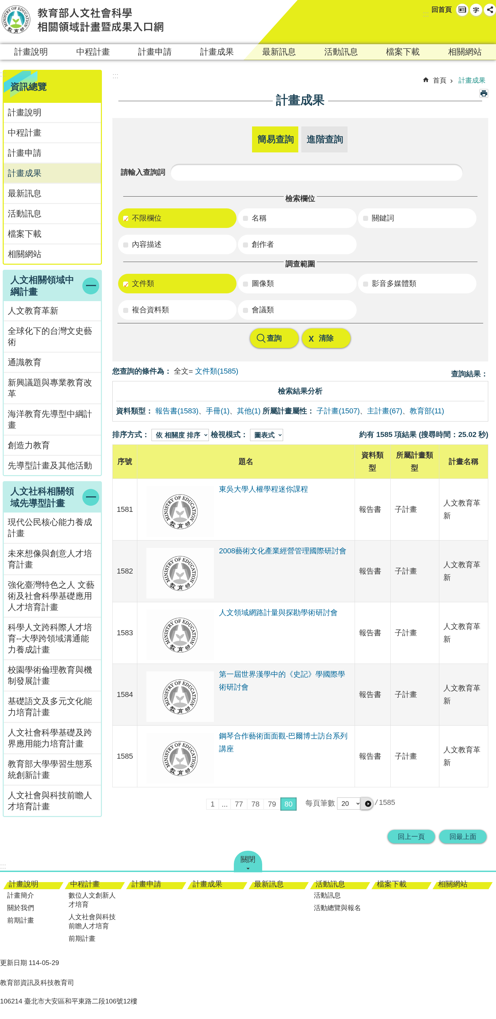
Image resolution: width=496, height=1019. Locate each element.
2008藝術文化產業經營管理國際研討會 (283, 551)
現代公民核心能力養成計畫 (50, 528)
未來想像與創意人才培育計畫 (50, 559)
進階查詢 (325, 139)
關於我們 (20, 907)
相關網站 (465, 51)
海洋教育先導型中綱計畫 (50, 419)
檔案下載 (403, 51)
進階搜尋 (490, 29)
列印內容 (483, 93)
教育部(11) (427, 411)
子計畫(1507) (338, 411)
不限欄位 (146, 218)
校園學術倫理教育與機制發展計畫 (50, 675)
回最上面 (462, 836)
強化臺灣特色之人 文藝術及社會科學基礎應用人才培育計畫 (51, 596)
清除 (326, 338)
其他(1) (248, 411)
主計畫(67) (384, 411)
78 (255, 804)
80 (288, 804)
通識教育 (25, 362)
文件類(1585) (216, 371)
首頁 (439, 80)
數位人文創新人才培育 (92, 900)
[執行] (367, 803)
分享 (490, 10)
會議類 (262, 309)
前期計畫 (20, 920)
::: (426, 14)
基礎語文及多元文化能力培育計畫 (50, 707)
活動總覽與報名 (337, 907)
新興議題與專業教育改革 (50, 388)
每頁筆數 (320, 803)
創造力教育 (29, 445)
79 (272, 804)
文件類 (142, 283)
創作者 (262, 244)
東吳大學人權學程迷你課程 (263, 489)
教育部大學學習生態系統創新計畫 (50, 769)
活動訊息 (341, 51)
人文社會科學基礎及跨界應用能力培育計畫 (50, 738)
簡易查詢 (275, 139)
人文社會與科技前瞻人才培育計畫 (50, 801)
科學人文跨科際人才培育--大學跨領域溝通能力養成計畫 (50, 638)
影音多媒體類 (393, 283)
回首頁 (442, 9)
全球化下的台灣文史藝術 (50, 336)
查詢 (274, 338)
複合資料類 (149, 309)
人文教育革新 (33, 310)
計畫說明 (31, 51)
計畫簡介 (20, 895)
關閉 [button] (248, 859)
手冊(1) (217, 411)
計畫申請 (155, 51)
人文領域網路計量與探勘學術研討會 (278, 612)
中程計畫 (93, 51)
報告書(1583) (176, 411)
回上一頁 (411, 836)
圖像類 (262, 283)
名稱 (258, 218)
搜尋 (478, 29)
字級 (476, 10)
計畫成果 (217, 51)
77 (239, 804)
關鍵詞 (382, 218)
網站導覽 (462, 10)
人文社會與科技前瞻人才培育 (92, 921)
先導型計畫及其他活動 (50, 465)
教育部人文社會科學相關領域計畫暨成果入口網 (82, 19)
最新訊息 (279, 51)
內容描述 (146, 244)
